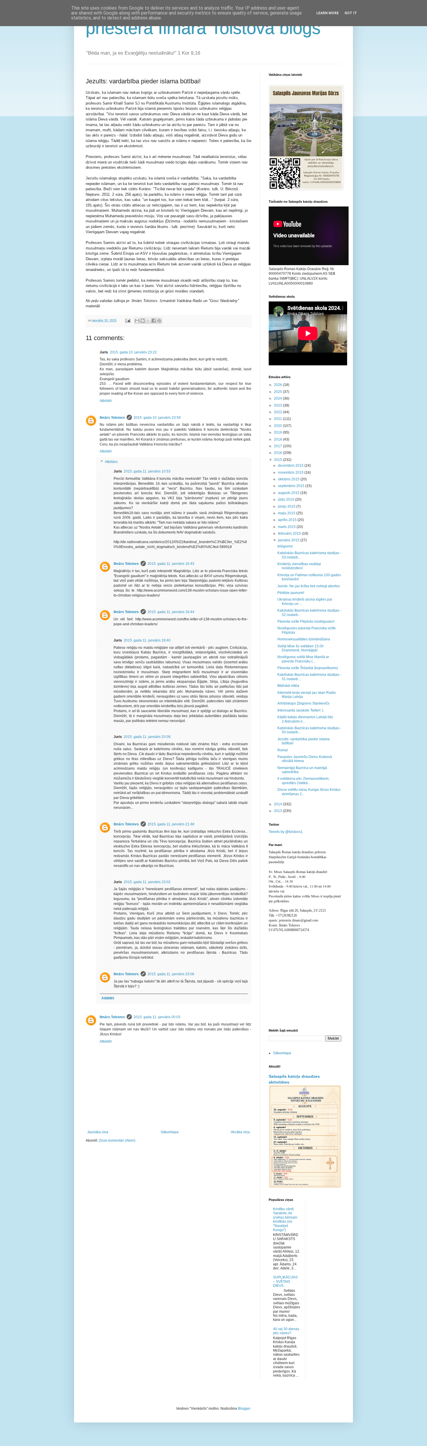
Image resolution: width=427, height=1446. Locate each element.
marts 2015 (287, 527)
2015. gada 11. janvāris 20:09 (147, 737)
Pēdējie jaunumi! (290, 593)
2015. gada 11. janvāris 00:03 (157, 1017)
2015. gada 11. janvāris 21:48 (171, 824)
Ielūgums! (285, 546)
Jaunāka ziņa (97, 1132)
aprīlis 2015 (287, 520)
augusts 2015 (289, 493)
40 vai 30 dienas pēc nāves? (286, 1331)
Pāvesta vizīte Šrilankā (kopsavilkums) (307, 668)
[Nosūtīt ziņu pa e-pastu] (127, 320)
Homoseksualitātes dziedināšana (303, 639)
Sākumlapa (170, 1132)
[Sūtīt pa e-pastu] (137, 321)
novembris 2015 (291, 472)
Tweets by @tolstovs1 (286, 832)
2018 (278, 439)
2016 (278, 453)
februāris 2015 (290, 533)
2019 (278, 432)
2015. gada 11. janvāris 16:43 (171, 564)
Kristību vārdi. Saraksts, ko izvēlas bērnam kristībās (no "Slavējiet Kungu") (285, 1219)
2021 (278, 419)
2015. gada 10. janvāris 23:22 (133, 352)
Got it (351, 13)
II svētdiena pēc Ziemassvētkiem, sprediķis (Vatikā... (303, 781)
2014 (278, 804)
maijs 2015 (287, 513)
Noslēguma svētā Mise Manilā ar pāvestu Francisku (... (303, 659)
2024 (278, 398)
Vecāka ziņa (240, 1132)
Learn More (327, 13)
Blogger (244, 1409)
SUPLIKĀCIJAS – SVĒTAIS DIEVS (285, 1281)
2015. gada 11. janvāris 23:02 (147, 882)
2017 (278, 446)
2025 (278, 392)
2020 (278, 426)
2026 (278, 385)
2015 (278, 460)
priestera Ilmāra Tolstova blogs (203, 28)
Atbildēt (106, 401)
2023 (278, 405)
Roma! (282, 750)
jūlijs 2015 (286, 499)
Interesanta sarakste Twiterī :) (300, 710)
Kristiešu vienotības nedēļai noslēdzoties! (299, 566)
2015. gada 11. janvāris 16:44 (171, 612)
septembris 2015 (291, 486)
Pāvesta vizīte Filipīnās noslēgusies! (305, 621)
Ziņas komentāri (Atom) (117, 1140)
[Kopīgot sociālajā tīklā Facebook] (154, 321)
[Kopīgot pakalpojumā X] (148, 321)
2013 (278, 811)
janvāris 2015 (289, 540)
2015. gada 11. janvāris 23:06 (171, 974)
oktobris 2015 (289, 479)
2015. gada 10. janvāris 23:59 (157, 418)
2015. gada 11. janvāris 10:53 (147, 471)
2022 (278, 412)
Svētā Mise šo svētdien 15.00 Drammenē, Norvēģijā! (300, 648)
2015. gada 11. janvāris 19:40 (147, 640)
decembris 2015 (291, 466)
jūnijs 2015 (287, 506)
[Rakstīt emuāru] (143, 321)
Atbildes (111, 462)
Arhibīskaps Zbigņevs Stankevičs (303, 703)
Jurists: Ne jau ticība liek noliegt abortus (308, 586)
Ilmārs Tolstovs (112, 418)
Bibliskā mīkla (288, 686)
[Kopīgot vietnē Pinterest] (159, 321)
